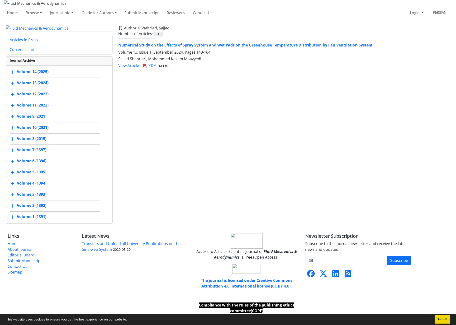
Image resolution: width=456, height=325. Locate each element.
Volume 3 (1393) (31, 194)
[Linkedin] (335, 275)
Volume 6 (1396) (31, 161)
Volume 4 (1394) (31, 183)
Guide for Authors (97, 12)
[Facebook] (311, 275)
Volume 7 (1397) (31, 150)
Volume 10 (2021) (32, 127)
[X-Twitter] (323, 275)
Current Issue (22, 49)
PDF (157, 65)
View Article (128, 65)
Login (415, 12)
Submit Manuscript (141, 12)
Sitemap (15, 272)
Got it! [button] (442, 319)
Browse (32, 12)
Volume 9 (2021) (31, 116)
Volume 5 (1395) (31, 172)
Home (12, 12)
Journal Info (60, 12)
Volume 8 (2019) (31, 138)
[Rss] (348, 275)
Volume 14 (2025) (32, 71)
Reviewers (176, 12)
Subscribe (399, 260)
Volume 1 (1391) (31, 216)
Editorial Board (21, 255)
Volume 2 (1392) (31, 205)
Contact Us (203, 12)
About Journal (20, 249)
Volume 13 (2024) (32, 83)
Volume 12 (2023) (32, 94)
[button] (128, 320)
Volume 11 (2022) (32, 105)
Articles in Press (24, 39)
